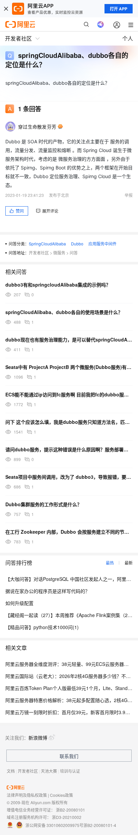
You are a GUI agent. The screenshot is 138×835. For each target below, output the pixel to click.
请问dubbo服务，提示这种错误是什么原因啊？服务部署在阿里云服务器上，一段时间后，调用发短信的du (69, 449)
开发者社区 (39, 252)
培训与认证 (70, 771)
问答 (74, 252)
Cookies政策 (61, 795)
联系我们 (69, 756)
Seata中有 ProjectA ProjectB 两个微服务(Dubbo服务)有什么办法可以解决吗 (69, 367)
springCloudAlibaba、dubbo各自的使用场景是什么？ (64, 312)
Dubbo (77, 243)
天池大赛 (49, 771)
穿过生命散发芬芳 (37, 126)
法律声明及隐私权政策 (27, 795)
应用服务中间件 (102, 243)
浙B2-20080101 (70, 810)
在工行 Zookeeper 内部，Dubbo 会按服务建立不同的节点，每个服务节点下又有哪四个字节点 (69, 531)
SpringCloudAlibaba (47, 243)
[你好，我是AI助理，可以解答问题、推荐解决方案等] (100, 24)
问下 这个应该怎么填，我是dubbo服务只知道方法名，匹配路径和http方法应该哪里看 (69, 422)
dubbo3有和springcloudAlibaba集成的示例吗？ (58, 284)
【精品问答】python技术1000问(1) (42, 627)
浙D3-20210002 (66, 817)
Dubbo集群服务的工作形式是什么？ (43, 504)
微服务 (59, 252)
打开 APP (118, 9)
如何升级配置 (19, 603)
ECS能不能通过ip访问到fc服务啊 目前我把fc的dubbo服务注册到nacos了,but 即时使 (69, 394)
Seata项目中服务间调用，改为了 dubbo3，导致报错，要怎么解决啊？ (69, 476)
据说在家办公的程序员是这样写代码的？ (47, 591)
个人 (127, 38)
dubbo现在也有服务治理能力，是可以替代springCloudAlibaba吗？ (69, 339)
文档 (11, 771)
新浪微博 (37, 737)
